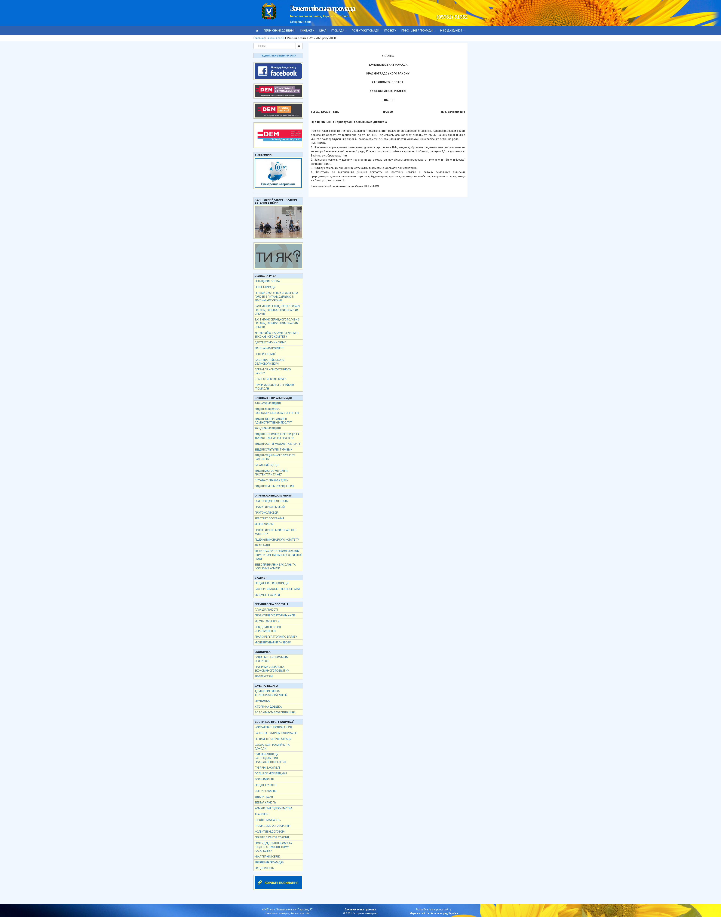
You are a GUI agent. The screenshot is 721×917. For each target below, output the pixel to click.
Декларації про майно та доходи (272, 746)
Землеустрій (264, 676)
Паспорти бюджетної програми (277, 589)
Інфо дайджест (451, 30)
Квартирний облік (267, 856)
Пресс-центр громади (417, 30)
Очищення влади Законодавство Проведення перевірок (270, 758)
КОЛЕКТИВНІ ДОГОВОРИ (270, 831)
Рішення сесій (275, 38)
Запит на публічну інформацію (276, 733)
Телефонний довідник (279, 30)
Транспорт (262, 814)
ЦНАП (322, 30)
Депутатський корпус (270, 342)
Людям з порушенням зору (278, 55)
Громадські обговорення (272, 825)
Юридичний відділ (268, 428)
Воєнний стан (264, 779)
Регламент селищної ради (273, 738)
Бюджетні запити (267, 594)
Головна (258, 38)
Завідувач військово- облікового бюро (270, 361)
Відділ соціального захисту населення (275, 457)
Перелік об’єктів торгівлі (272, 837)
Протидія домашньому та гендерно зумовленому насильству (273, 847)
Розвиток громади (365, 30)
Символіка (262, 700)
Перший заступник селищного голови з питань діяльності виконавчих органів (276, 296)
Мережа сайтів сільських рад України (434, 913)
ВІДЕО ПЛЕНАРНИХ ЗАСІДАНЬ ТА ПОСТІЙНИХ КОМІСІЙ (275, 566)
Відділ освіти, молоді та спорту (278, 443)
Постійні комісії (265, 354)
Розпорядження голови (272, 501)
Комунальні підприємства (273, 808)
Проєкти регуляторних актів (275, 615)
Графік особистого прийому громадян (275, 386)
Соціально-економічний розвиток (272, 659)
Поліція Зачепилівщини (271, 773)
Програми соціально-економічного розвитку (272, 668)
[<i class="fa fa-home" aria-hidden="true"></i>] (257, 30)
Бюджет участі (265, 785)
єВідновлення (264, 868)
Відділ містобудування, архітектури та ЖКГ (272, 472)
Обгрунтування (265, 790)
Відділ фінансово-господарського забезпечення (277, 411)
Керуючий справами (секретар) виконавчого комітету (277, 334)
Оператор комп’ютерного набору (273, 371)
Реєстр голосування (269, 518)
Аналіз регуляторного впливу (276, 636)
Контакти (307, 30)
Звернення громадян (269, 862)
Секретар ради (265, 287)
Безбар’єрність (265, 802)
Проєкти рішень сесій (270, 506)
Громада (338, 30)
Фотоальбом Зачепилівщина (275, 712)
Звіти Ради (262, 545)
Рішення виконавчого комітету (277, 539)
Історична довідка (268, 706)
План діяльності (266, 609)
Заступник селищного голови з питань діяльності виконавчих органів (277, 310)
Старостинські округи (270, 379)
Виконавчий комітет (269, 348)
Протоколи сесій (266, 512)
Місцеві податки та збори (273, 642)
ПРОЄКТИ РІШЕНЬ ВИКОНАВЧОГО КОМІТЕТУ (275, 532)
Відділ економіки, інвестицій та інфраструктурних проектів (277, 436)
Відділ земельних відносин (274, 486)
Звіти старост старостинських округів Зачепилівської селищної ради (278, 555)
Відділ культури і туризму (273, 449)
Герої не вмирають (268, 819)
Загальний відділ (267, 464)
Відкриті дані (264, 796)
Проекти (390, 30)
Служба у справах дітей (272, 480)
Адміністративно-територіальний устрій (271, 693)
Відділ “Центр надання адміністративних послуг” (273, 420)
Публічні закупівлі (267, 767)
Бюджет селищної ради (271, 583)
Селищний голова (267, 281)
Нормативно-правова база (274, 727)
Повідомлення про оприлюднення (268, 629)
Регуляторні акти (267, 621)
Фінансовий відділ (268, 403)
